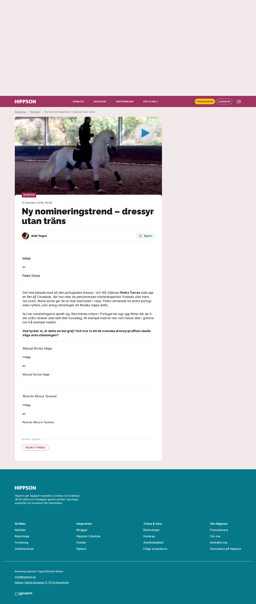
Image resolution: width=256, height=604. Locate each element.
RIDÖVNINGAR (125, 101)
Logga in (224, 101)
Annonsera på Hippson (225, 548)
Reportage (22, 536)
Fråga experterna (155, 548)
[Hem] (25, 101)
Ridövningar (151, 530)
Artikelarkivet (24, 548)
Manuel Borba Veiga (35, 374)
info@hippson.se (25, 576)
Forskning (21, 542)
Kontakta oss (219, 542)
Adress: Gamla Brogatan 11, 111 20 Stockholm (42, 582)
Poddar (81, 542)
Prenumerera (205, 101)
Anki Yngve (39, 235)
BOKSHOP (100, 101)
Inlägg (26, 258)
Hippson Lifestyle (88, 536)
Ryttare (81, 548)
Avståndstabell (153, 542)
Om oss (215, 536)
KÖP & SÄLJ (150, 101)
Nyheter (35, 111)
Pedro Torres (31, 275)
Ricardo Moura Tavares (38, 422)
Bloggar (81, 530)
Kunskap (149, 536)
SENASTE (78, 101)
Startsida (20, 111)
